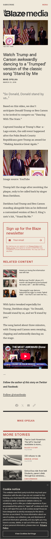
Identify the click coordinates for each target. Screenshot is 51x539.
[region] (25, 510)
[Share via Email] (28, 405)
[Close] (47, 485)
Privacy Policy (34, 246)
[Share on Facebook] (16, 405)
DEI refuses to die (33, 456)
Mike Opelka (10, 80)
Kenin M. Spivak (31, 459)
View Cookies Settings (25, 534)
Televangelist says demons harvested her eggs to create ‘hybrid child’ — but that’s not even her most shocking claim (33, 293)
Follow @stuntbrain (14, 394)
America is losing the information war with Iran (32, 271)
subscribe (8, 5)
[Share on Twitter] (22, 405)
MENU (45, 5)
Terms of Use (10, 248)
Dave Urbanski (31, 479)
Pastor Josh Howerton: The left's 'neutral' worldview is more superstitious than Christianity (35, 442)
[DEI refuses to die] (12, 460)
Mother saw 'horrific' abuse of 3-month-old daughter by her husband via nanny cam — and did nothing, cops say (33, 283)
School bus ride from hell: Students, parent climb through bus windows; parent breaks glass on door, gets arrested (36, 473)
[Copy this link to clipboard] (34, 405)
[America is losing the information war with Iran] (10, 273)
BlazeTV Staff (31, 448)
